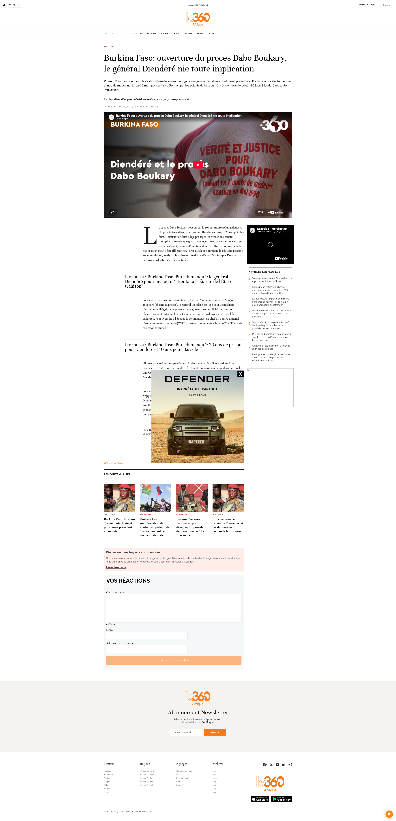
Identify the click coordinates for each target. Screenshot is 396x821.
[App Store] (260, 798)
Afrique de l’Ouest (147, 775)
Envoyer (215, 732)
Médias (199, 34)
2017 (214, 789)
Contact (179, 782)
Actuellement (110, 33)
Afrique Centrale (147, 778)
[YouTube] (277, 764)
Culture (188, 34)
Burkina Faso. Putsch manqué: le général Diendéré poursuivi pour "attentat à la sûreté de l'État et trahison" (179, 281)
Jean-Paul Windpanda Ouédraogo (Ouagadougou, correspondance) (148, 99)
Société (164, 34)
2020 (215, 778)
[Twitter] (271, 764)
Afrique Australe (147, 785)
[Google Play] (281, 798)
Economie (151, 34)
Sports (211, 34)
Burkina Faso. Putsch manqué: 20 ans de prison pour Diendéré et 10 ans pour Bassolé (183, 347)
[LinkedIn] (284, 764)
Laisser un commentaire (174, 660)
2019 (214, 782)
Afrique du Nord (147, 771)
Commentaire (115, 592)
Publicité (180, 785)
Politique (138, 34)
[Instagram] (290, 764)
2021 (214, 775)
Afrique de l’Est (146, 782)
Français (387, 5)
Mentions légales (183, 778)
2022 (214, 771)
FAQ (178, 775)
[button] (389, 814)
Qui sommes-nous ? (185, 771)
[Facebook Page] (265, 764)
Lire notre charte (116, 567)
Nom (109, 630)
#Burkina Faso (113, 463)
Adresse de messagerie (121, 643)
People (176, 34)
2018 (214, 785)
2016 (214, 792)
